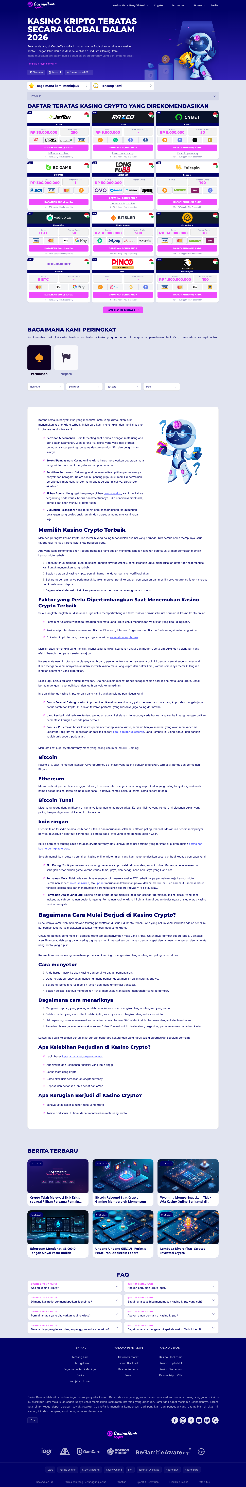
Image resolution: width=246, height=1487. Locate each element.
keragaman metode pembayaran (82, 1056)
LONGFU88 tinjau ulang (123, 203)
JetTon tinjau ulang (58, 153)
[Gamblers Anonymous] (64, 1451)
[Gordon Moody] (118, 1451)
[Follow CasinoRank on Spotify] (207, 1420)
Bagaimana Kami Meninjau (80, 1369)
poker (100, 883)
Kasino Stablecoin (171, 1369)
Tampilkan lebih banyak (121, 309)
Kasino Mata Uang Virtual (129, 5)
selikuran (83, 883)
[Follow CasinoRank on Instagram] (183, 1420)
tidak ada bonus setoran (128, 731)
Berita (215, 5)
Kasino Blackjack (128, 1363)
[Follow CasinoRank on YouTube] (199, 1420)
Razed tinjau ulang (123, 153)
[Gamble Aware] (163, 1451)
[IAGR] (47, 1451)
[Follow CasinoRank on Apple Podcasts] (215, 1420)
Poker (128, 1375)
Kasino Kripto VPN (170, 1375)
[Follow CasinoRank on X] (191, 1420)
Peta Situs (204, 1481)
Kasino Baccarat (128, 1357)
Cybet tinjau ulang (187, 153)
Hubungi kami (81, 1363)
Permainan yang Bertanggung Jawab (85, 1481)
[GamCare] (88, 1451)
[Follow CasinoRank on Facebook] (174, 1420)
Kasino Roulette (128, 1369)
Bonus (198, 5)
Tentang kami (80, 1357)
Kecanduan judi (45, 1481)
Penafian (121, 1481)
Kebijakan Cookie (178, 1481)
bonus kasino (112, 493)
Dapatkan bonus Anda (58, 147)
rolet (73, 883)
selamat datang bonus (124, 637)
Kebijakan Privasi (80, 1381)
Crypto (158, 5)
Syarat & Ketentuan (148, 1481)
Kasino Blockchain (170, 1357)
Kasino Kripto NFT (171, 1363)
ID (31, 1420)
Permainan (178, 5)
